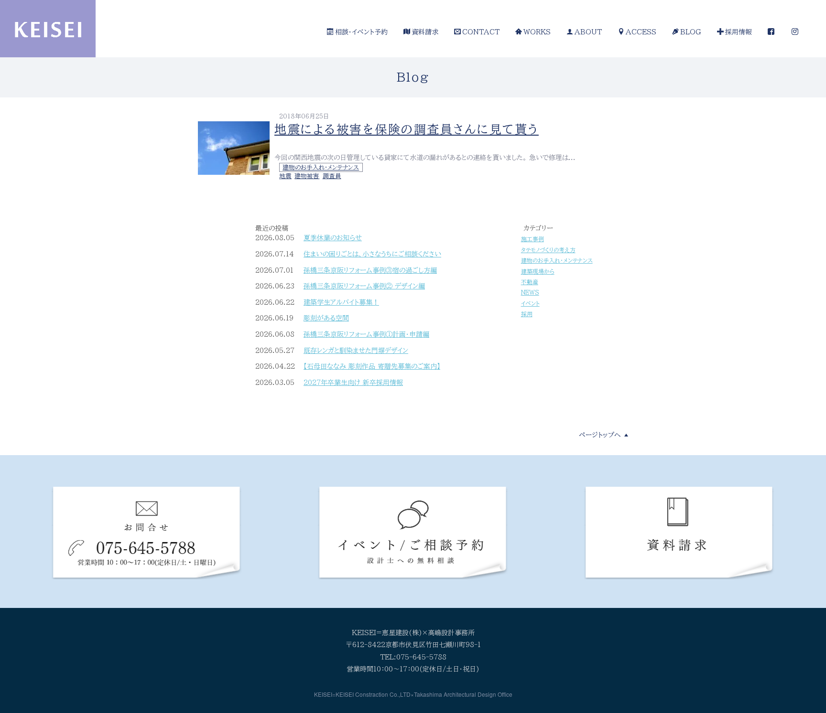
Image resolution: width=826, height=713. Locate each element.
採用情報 (738, 32)
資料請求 (425, 32)
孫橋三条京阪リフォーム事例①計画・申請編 (366, 334)
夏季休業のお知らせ (333, 237)
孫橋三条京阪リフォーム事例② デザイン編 (364, 286)
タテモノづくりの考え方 (548, 250)
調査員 (332, 176)
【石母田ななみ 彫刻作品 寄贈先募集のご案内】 (372, 366)
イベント (530, 303)
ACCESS (641, 32)
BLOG (690, 32)
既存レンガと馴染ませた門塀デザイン (356, 350)
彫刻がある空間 (326, 318)
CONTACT (481, 32)
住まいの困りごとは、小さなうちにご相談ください (372, 254)
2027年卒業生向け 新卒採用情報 (353, 382)
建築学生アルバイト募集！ (341, 302)
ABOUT (588, 32)
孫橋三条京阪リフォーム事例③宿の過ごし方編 (370, 270)
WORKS (537, 32)
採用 (527, 314)
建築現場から (537, 271)
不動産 (529, 282)
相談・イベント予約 (361, 32)
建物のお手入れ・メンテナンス (321, 167)
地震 (285, 176)
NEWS (530, 292)
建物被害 (306, 176)
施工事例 (532, 239)
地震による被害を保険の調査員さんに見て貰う (406, 129)
